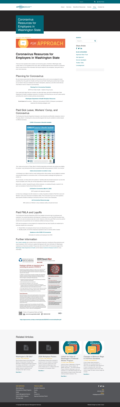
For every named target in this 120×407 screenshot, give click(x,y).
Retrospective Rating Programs (23, 390)
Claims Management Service (23, 394)
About (62, 7)
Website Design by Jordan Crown (96, 404)
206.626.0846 (100, 391)
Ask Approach (80, 57)
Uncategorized (80, 65)
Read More (18, 372)
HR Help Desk (19, 398)
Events (89, 7)
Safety (17, 392)
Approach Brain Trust (82, 54)
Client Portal (101, 1)
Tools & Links (38, 386)
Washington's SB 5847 (24, 356)
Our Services (20, 386)
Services (68, 7)
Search (95, 1)
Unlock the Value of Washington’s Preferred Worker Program (69, 358)
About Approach (20, 388)
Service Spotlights (81, 60)
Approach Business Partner (41, 396)
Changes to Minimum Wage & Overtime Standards (94, 357)
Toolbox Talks (80, 62)
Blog (94, 7)
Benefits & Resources (79, 7)
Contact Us (101, 7)
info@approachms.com (98, 394)
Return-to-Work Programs (22, 396)
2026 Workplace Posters (47, 356)
